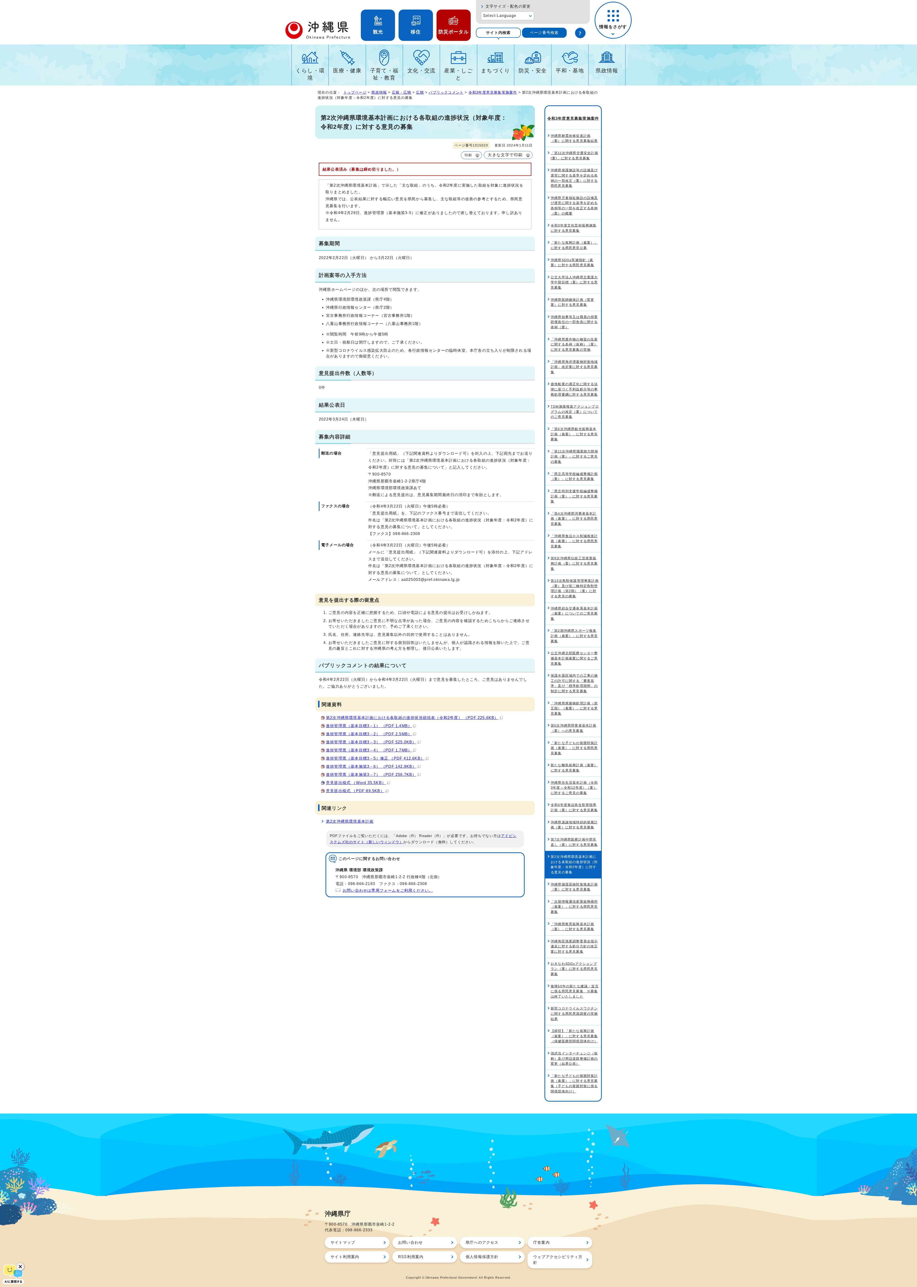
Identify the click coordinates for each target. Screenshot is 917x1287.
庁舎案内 (541, 1242)
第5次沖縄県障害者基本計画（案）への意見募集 (574, 728)
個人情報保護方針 (482, 1257)
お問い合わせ (410, 1242)
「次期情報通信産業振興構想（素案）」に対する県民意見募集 (574, 907)
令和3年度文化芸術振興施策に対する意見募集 (574, 228)
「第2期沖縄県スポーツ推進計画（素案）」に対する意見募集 (574, 636)
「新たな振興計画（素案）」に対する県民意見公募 (574, 245)
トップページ (355, 92)
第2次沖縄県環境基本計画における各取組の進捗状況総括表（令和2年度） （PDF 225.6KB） (412, 718)
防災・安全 (533, 71)
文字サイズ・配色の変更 (508, 6)
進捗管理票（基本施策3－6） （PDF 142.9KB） (371, 766)
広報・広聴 (401, 92)
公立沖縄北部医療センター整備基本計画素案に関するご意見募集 (574, 658)
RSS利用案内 (410, 1257)
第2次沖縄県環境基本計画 (349, 821)
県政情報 (607, 71)
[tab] (498, 33)
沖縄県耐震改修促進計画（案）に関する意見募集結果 (574, 138)
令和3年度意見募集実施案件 (493, 92)
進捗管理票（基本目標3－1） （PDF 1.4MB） (369, 726)
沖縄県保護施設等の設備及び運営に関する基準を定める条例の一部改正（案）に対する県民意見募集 (574, 178)
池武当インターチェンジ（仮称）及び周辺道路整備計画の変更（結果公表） (574, 1058)
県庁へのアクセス (482, 1242)
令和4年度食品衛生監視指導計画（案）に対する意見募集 (574, 807)
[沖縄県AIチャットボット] (13, 1274)
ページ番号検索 (544, 33)
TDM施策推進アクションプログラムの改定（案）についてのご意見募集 (575, 412)
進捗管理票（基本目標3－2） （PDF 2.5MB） (369, 734)
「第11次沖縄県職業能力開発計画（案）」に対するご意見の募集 (574, 456)
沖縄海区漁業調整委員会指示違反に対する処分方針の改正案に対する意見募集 (574, 946)
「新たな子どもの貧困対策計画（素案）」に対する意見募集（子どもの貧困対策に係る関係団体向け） (574, 1083)
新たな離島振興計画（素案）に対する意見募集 (574, 767)
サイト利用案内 (345, 1257)
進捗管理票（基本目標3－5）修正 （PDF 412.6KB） (375, 758)
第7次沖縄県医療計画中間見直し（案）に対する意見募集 (574, 842)
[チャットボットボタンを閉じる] (20, 1267)
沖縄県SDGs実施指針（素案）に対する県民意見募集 (572, 262)
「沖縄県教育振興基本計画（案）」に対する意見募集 (572, 926)
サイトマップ (343, 1242)
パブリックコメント (446, 92)
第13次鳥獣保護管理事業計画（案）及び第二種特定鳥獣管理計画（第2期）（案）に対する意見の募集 (575, 588)
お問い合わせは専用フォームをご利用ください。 (388, 890)
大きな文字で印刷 (505, 154)
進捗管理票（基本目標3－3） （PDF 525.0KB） (371, 742)
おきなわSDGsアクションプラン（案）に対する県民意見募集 (574, 969)
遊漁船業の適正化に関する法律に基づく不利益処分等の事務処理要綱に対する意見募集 (574, 389)
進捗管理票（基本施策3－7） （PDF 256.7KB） (371, 775)
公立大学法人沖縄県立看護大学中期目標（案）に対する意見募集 (574, 282)
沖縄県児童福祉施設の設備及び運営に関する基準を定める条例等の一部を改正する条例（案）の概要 (574, 205)
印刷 (468, 155)
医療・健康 (347, 71)
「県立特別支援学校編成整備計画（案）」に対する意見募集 (574, 496)
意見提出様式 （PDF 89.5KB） (355, 791)
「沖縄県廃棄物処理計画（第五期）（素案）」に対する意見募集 (574, 708)
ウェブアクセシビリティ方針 (557, 1260)
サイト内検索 (498, 33)
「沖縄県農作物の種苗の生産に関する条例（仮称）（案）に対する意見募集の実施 (574, 344)
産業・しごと (458, 74)
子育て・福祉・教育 (384, 74)
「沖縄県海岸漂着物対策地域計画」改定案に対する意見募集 (574, 367)
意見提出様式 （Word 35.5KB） (356, 783)
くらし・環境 (310, 74)
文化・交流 (421, 71)
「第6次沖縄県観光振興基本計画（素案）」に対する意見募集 (574, 434)
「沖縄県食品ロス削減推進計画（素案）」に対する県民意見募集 (574, 541)
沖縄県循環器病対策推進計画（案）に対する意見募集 (574, 887)
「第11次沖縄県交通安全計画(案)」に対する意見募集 (574, 155)
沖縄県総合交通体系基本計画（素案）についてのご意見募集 (574, 613)
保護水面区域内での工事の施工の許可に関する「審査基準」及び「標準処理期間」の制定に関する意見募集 (574, 683)
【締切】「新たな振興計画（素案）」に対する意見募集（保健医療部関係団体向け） (574, 1036)
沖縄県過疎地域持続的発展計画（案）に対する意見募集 (574, 824)
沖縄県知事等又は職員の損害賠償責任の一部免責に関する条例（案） (574, 322)
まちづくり (495, 71)
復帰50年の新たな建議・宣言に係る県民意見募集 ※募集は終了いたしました (575, 991)
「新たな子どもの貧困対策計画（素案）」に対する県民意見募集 (574, 748)
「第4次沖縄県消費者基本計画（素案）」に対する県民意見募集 (574, 519)
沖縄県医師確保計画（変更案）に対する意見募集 (572, 302)
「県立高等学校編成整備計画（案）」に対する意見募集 (574, 476)
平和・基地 (570, 71)
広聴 (420, 92)
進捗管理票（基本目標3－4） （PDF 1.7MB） (369, 750)
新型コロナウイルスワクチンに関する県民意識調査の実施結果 (574, 1013)
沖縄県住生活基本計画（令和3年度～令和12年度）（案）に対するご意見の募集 (574, 788)
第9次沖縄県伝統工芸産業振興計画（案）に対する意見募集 (574, 563)
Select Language (499, 16)
